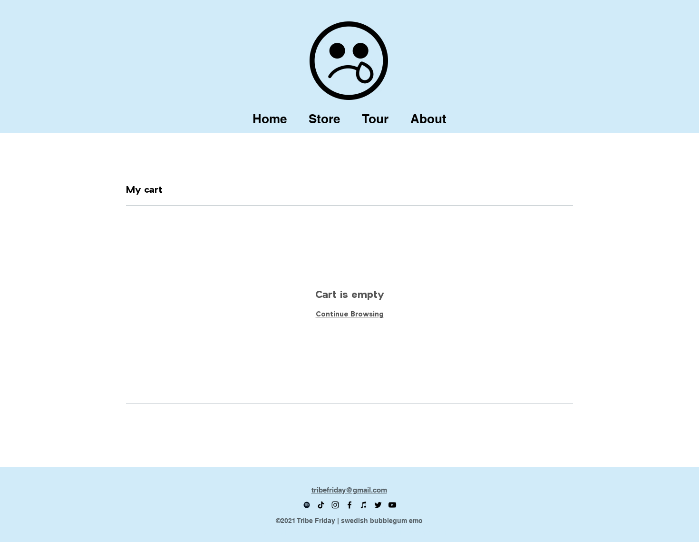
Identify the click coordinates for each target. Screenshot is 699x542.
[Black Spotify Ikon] (306, 505)
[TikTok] (321, 505)
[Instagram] (335, 505)
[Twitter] (378, 505)
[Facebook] (349, 505)
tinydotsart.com (422, 532)
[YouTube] (392, 505)
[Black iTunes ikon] (364, 505)
